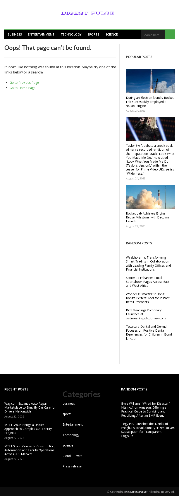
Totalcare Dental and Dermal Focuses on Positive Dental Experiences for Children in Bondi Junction (149, 332)
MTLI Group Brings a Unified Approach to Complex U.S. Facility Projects (28, 429)
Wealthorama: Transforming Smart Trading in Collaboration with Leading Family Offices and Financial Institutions (148, 263)
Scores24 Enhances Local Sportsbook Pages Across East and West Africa (147, 282)
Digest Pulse (138, 492)
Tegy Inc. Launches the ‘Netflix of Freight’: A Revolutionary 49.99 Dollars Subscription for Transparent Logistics (148, 430)
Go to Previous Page (24, 82)
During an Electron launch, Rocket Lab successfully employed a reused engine (150, 101)
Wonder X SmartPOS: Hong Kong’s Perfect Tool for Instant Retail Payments (148, 298)
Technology (71, 34)
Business (14, 34)
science (111, 34)
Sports (93, 34)
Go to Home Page (22, 88)
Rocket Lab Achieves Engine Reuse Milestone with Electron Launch (147, 217)
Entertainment (41, 34)
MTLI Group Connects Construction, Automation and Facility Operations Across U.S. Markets (29, 450)
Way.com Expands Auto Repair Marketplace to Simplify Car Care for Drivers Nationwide (30, 407)
